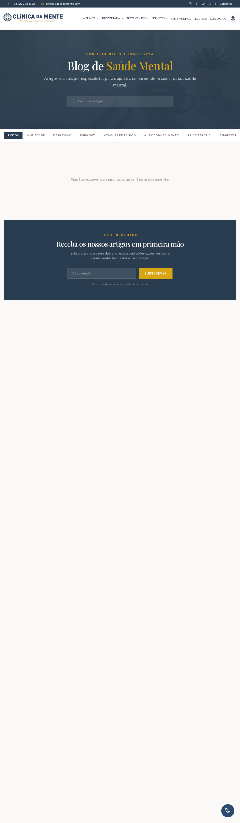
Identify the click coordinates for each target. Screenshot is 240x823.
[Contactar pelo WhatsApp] (209, 3)
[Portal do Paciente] (233, 18)
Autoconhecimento (161, 135)
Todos (13, 135)
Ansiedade (36, 135)
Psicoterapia (199, 135)
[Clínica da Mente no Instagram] (190, 3)
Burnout (87, 135)
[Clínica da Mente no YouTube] (203, 3)
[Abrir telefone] (227, 810)
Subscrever (155, 273)
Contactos (226, 3)
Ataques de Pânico (120, 135)
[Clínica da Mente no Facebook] (196, 3)
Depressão (62, 135)
